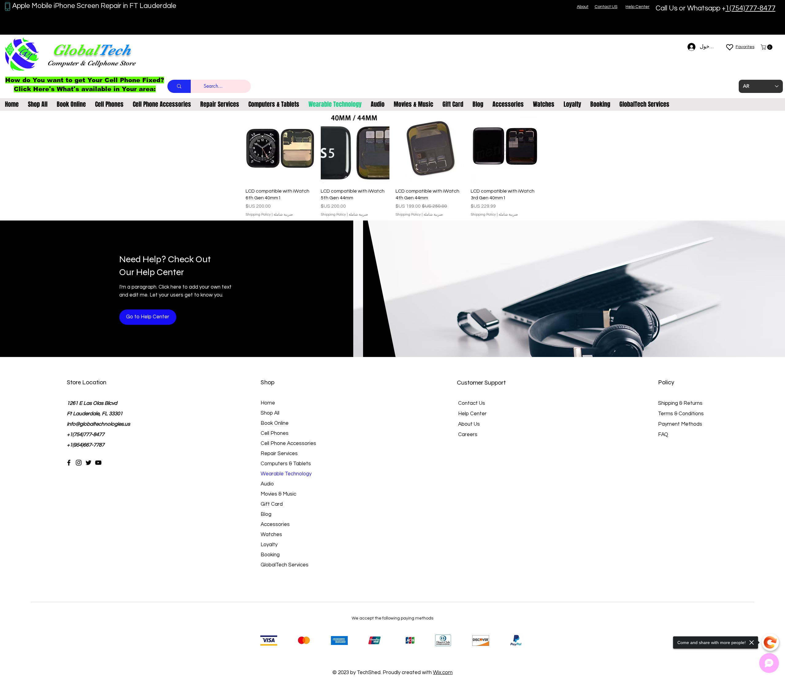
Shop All (270, 413)
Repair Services (279, 453)
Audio (267, 484)
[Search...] (179, 86)
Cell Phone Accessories (288, 443)
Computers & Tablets (286, 463)
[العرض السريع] (505, 148)
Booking (270, 555)
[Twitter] (88, 462)
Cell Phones (275, 433)
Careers (467, 434)
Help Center (472, 413)
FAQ (663, 434)
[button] (767, 47)
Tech (114, 50)
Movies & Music (278, 494)
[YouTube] (98, 462)
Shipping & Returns (680, 403)
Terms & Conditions (681, 413)
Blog (266, 514)
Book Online (275, 423)
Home (268, 403)
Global (75, 50)
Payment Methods (680, 424)
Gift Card (272, 504)
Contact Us (471, 403)
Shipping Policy (483, 215)
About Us (469, 424)
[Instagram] (78, 462)
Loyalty (269, 544)
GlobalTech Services (284, 565)
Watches (271, 534)
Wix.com (443, 672)
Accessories (275, 524)
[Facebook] (69, 462)
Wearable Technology (286, 474)
